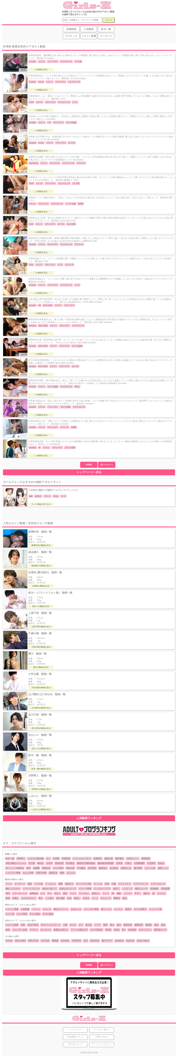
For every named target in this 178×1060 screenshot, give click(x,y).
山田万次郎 (41, 873)
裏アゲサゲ (107, 940)
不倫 (114, 884)
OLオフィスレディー (50, 925)
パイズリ (128, 893)
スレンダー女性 (20, 930)
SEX (8, 893)
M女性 (108, 930)
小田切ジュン (132, 858)
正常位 (86, 898)
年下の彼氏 (48, 914)
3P (113, 893)
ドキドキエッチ (158, 884)
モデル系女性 (96, 930)
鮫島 (62, 873)
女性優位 (154, 888)
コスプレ (161, 893)
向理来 (56, 858)
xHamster (94, 940)
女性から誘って (49, 888)
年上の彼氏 (35, 914)
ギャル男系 (22, 914)
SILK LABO (20, 940)
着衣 (65, 893)
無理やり (69, 884)
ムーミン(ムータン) (82, 858)
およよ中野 (28, 873)
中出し (57, 893)
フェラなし (84, 893)
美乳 (105, 925)
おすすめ (45, 940)
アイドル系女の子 (79, 930)
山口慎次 (114, 868)
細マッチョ (106, 909)
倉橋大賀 (108, 858)
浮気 (107, 884)
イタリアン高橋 (13, 873)
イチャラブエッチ (31, 888)
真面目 (148, 925)
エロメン (47, 909)
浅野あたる (126, 868)
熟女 (8, 930)
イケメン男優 (12, 909)
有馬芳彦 (66, 858)
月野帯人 (21, 858)
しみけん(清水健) (36, 858)
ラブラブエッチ (141, 884)
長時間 (55, 940)
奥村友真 (59, 863)
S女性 (116, 930)
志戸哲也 (92, 868)
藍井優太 (119, 858)
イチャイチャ (124, 884)
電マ (41, 898)
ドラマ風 (38, 884)
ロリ (81, 925)
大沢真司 (151, 863)
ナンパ (9, 884)
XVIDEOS (76, 940)
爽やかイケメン (61, 909)
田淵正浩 (46, 868)
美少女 (89, 925)
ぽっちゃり (46, 930)
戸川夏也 (81, 868)
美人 (112, 925)
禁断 (60, 884)
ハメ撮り (49, 898)
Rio (123, 930)
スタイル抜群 (12, 925)
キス (49, 893)
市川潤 (32, 863)
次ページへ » (107, 464)
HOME (89, 464)
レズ (43, 893)
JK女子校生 (33, 925)
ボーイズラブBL (83, 884)
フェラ (73, 893)
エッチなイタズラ (102, 888)
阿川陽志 (70, 863)
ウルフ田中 (58, 868)
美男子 (128, 909)
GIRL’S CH (33, 940)
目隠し (16, 898)
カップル (98, 884)
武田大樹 (70, 868)
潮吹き (146, 893)
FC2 (86, 940)
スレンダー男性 (91, 909)
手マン (138, 893)
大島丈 (128, 863)
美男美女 (34, 893)
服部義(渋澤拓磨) (106, 863)
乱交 (69, 898)
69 (153, 893)
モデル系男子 (140, 909)
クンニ (106, 893)
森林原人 (103, 868)
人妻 (65, 925)
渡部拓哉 (145, 858)
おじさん (71, 873)
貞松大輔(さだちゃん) (16, 863)
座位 (125, 898)
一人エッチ (127, 888)
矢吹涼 (161, 863)
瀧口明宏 (138, 868)
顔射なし (96, 893)
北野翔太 (98, 858)
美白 (119, 925)
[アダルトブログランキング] (89, 835)
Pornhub (130, 940)
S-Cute (9, 940)
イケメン (36, 909)
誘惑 (30, 884)
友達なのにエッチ (67, 888)
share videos (143, 940)
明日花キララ (160, 930)
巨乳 (23, 925)
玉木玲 (49, 863)
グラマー (34, 930)
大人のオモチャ (28, 898)
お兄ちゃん (76, 909)
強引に (116, 888)
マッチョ (118, 909)
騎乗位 (117, 898)
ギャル (73, 925)
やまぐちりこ (145, 930)
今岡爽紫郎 (139, 863)
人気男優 (25, 909)
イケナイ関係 (85, 888)
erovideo (65, 940)
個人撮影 (60, 898)
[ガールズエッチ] (86, 7)
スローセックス (20, 893)
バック (95, 898)
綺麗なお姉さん (61, 930)
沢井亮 (119, 863)
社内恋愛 (165, 888)
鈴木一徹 (10, 858)
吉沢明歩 (132, 930)
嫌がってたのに (13, 888)
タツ (48, 858)
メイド (97, 925)
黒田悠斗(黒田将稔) (86, 863)
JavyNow (119, 940)
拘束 (8, 898)
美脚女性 (139, 925)
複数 (119, 893)
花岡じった (163, 868)
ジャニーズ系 (155, 909)
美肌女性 (128, 925)
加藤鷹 (36, 868)
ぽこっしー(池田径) (15, 868)
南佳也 (40, 863)
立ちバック (106, 898)
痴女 (163, 925)
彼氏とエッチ (141, 888)
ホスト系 (10, 914)
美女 (156, 925)
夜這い (77, 898)
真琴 (28, 868)
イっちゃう (50, 884)
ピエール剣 (150, 868)
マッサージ (20, 884)
